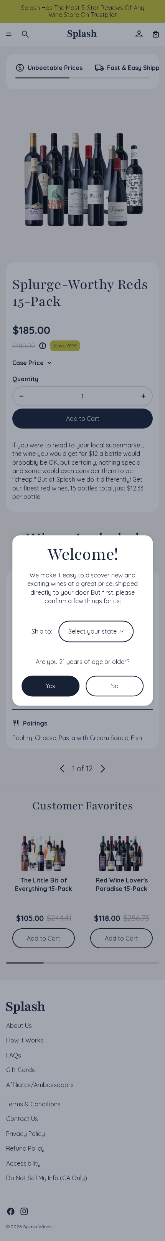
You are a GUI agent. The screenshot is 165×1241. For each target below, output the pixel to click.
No (115, 686)
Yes (50, 686)
